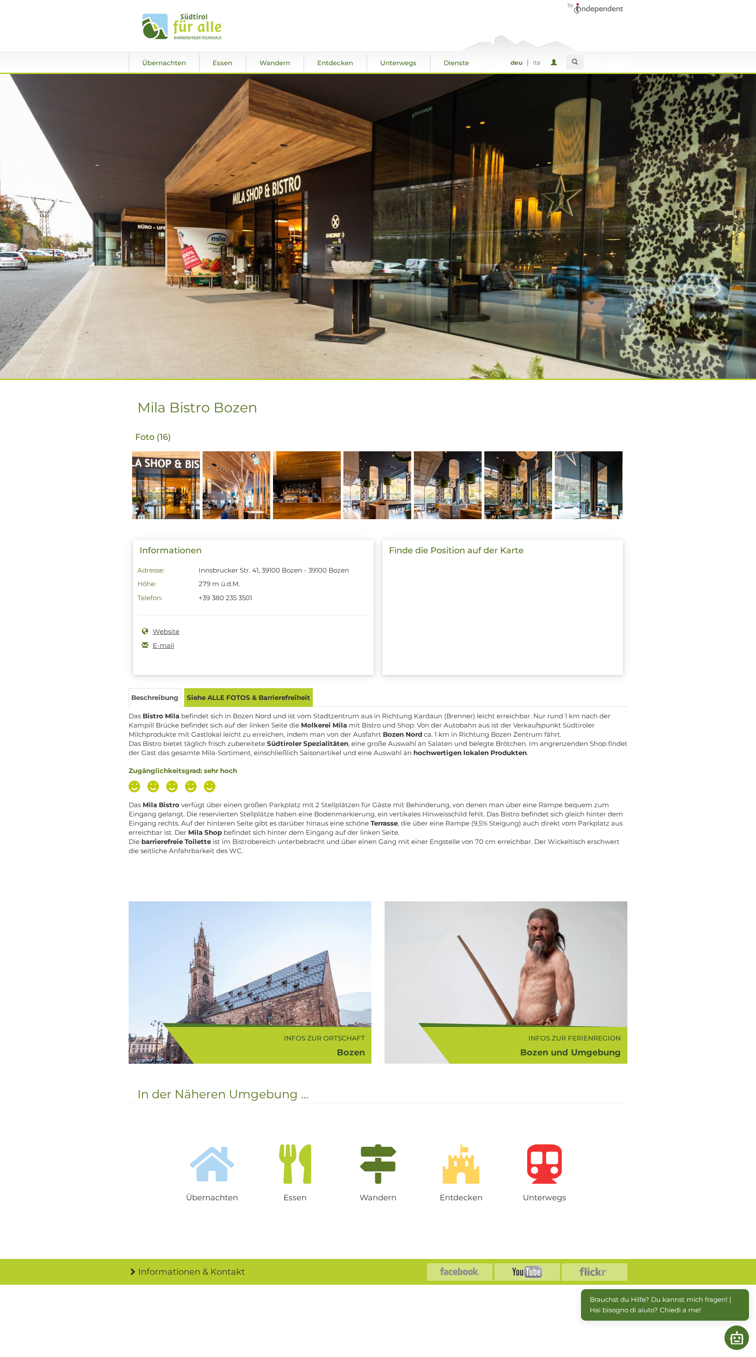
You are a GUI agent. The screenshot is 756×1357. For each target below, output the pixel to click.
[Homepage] (191, 26)
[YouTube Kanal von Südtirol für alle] (527, 1272)
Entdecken (335, 63)
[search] (575, 62)
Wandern (274, 63)
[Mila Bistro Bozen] (166, 500)
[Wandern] (378, 1164)
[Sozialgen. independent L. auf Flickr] (594, 1272)
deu (516, 62)
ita (536, 62)
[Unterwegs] (544, 1164)
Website (166, 631)
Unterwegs (398, 63)
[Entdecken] (461, 1164)
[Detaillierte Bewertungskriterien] (174, 787)
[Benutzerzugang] (555, 63)
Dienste (456, 63)
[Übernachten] (211, 1164)
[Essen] (295, 1164)
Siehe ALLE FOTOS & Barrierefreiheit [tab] (248, 697)
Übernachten (164, 63)
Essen (222, 63)
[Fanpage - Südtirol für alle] (460, 1272)
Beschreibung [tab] (154, 697)
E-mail (163, 645)
